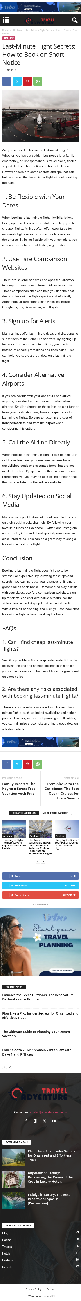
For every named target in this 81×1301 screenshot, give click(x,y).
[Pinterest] (27, 81)
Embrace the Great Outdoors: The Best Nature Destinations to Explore (38, 997)
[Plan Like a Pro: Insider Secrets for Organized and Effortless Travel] (13, 1157)
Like (73, 876)
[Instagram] (36, 1121)
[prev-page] (38, 861)
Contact (51, 1289)
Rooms (6, 1240)
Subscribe (69, 895)
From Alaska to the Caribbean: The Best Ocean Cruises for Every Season (62, 791)
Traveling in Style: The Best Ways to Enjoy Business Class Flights (14, 844)
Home (5, 30)
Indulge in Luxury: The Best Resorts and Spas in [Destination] (49, 1198)
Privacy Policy (33, 1289)
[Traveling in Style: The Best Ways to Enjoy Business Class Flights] (14, 829)
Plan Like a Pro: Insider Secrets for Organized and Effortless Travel (51, 1155)
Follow (70, 885)
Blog (5, 1233)
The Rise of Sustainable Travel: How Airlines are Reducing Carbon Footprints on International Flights (40, 846)
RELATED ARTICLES (24, 813)
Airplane (17, 30)
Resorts (7, 1267)
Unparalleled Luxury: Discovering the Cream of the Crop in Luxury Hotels (50, 1177)
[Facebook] (6, 81)
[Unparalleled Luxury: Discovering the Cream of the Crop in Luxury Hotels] (13, 1179)
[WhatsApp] (37, 81)
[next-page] (43, 861)
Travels (7, 1246)
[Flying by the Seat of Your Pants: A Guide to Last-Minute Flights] (67, 829)
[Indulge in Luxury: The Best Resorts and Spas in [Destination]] (13, 1200)
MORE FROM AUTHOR (55, 813)
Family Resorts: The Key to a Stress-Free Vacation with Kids (19, 789)
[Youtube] (54, 1121)
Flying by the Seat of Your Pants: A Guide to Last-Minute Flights (67, 844)
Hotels (6, 1253)
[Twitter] (17, 81)
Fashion (7, 1260)
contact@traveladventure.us (48, 1112)
